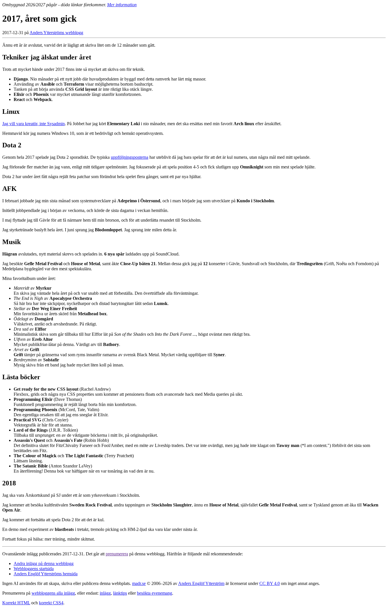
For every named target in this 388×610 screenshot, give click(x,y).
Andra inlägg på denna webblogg (44, 563)
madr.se (139, 583)
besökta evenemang (154, 593)
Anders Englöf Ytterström (201, 583)
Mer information (122, 4)
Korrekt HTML (16, 602)
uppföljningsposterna (129, 157)
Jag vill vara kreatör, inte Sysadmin (33, 123)
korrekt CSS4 (51, 602)
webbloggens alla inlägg (53, 593)
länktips (120, 593)
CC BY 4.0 (269, 583)
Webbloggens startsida (34, 568)
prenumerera (117, 553)
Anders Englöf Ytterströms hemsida (46, 573)
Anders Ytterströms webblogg (56, 32)
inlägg (105, 593)
